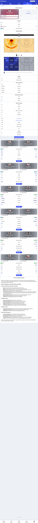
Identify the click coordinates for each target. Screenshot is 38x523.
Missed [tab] (19, 36)
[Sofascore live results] (4, 1)
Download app (32, 1)
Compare (18, 206)
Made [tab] (19, 33)
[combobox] (9, 18)
